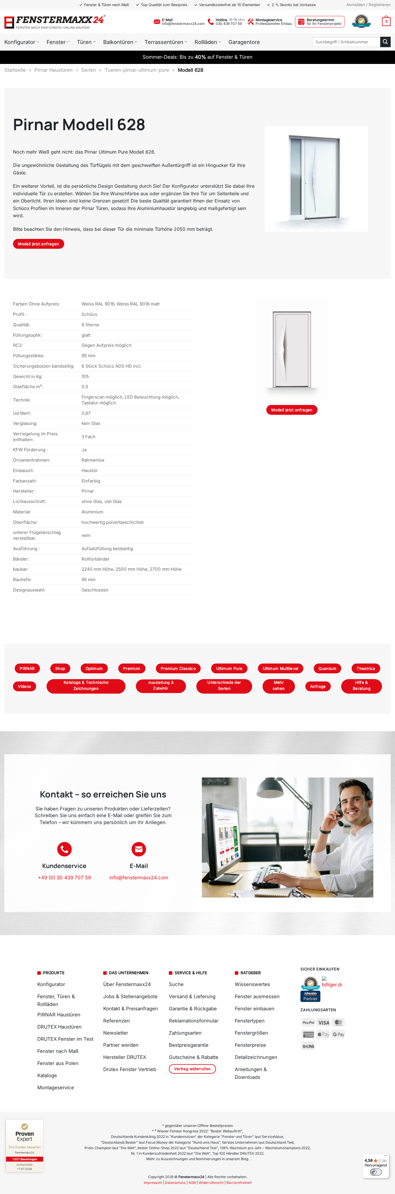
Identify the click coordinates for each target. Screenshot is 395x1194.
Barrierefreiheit (239, 1182)
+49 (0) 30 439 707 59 (64, 877)
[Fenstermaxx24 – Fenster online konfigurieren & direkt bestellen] (55, 22)
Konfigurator (19, 42)
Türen (84, 42)
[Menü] (385, 1157)
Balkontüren (118, 42)
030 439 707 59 (229, 23)
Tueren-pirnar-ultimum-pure (137, 70)
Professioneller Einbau (274, 23)
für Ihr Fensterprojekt (324, 23)
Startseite (15, 70)
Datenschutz (175, 1182)
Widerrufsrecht (211, 1182)
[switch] (376, 1172)
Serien (88, 70)
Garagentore (244, 42)
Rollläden (206, 42)
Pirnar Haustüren (53, 70)
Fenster (56, 42)
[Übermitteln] (385, 42)
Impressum (153, 1182)
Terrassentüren (164, 42)
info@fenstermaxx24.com (183, 23)
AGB (192, 1182)
